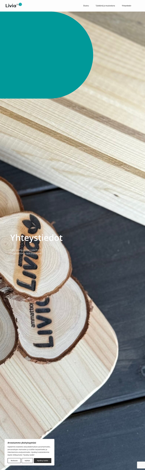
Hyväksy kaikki (42, 460)
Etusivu (86, 6)
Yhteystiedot (126, 6)
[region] (29, 452)
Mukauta (14, 460)
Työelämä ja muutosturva (105, 6)
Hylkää (27, 460)
